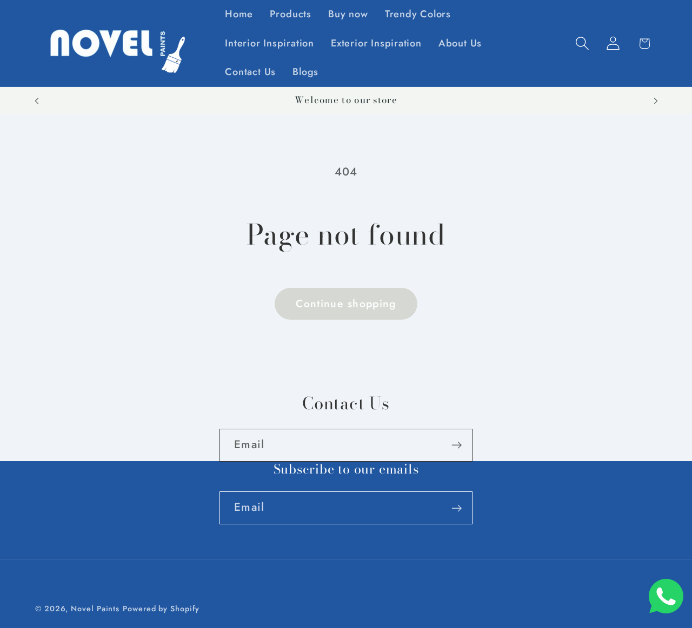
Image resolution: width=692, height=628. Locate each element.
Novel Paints (95, 608)
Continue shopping (346, 303)
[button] (582, 43)
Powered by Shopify (161, 608)
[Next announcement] (656, 100)
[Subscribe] (456, 445)
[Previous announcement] (37, 100)
